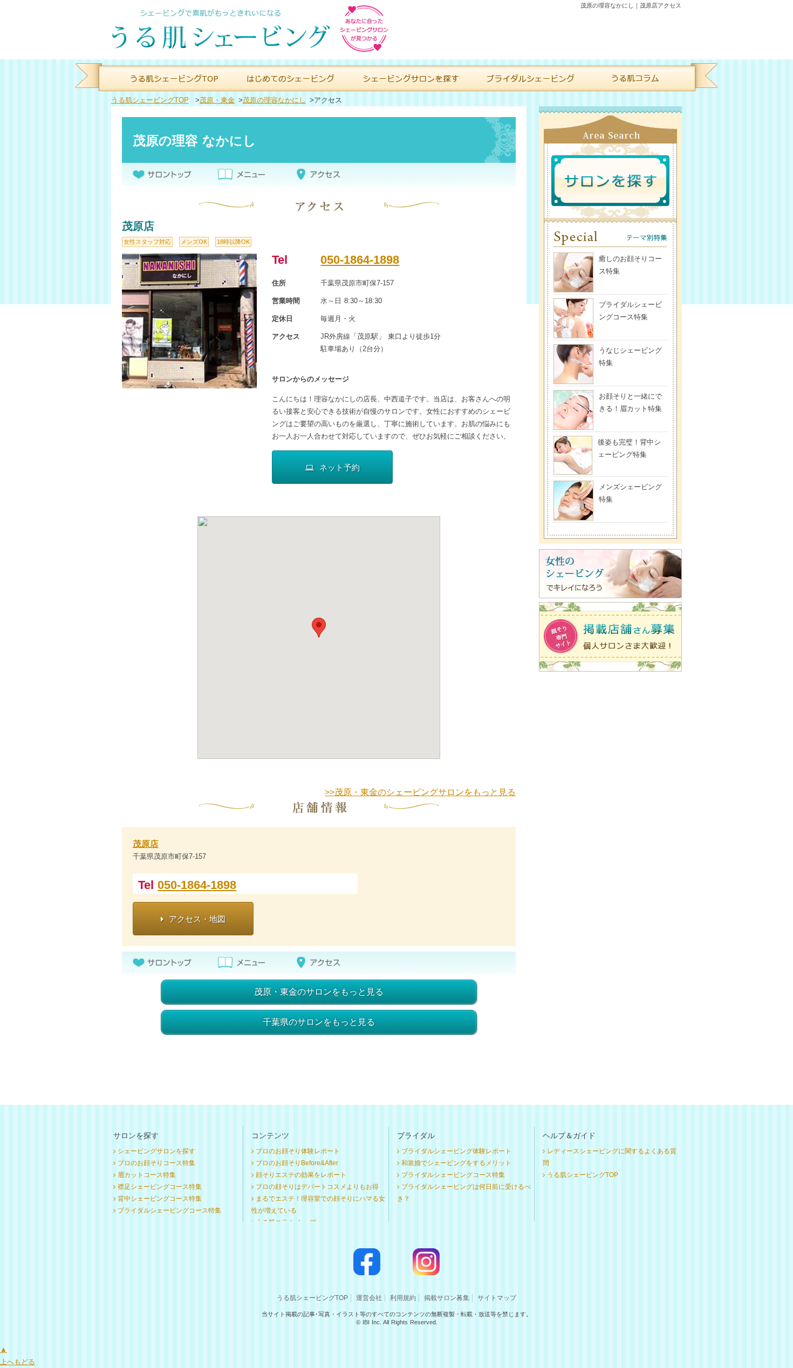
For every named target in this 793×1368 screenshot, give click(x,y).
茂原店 (146, 844)
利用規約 (403, 1298)
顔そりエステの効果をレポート (301, 1175)
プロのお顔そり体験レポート (298, 1151)
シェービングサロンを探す (156, 1151)
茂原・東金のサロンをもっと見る (319, 991)
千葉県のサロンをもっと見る (319, 1022)
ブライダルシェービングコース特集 (169, 1210)
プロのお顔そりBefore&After (297, 1163)
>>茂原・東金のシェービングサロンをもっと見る (420, 792)
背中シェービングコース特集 (160, 1198)
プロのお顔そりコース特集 (156, 1163)
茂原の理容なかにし (274, 100)
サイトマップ (496, 1298)
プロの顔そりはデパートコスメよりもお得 (317, 1187)
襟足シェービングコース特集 (160, 1187)
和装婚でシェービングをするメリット (456, 1163)
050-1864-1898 (359, 259)
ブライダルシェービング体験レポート (456, 1151)
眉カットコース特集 (147, 1175)
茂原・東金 (217, 100)
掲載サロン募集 (446, 1298)
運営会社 (369, 1298)
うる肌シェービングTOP (150, 100)
